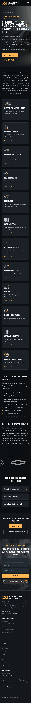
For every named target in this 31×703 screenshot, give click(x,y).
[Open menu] (28, 3)
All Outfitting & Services (14, 531)
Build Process (5, 648)
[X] (19, 686)
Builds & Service (6, 621)
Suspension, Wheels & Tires (9, 624)
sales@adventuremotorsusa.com (10, 613)
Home (3, 12)
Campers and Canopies (8, 629)
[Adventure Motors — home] (10, 3)
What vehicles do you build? (12, 489)
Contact (4, 662)
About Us (4, 645)
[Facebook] (3, 686)
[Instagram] (7, 686)
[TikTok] (15, 686)
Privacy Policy (5, 697)
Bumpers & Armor (6, 626)
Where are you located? (11, 496)
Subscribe (15, 575)
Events (3, 654)
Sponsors (4, 657)
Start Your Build (9, 55)
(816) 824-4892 (9, 60)
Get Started (15, 526)
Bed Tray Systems (6, 632)
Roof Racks (5, 635)
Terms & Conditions (14, 697)
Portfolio (4, 651)
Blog (3, 659)
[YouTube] (11, 686)
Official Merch (5, 665)
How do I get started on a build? (13, 504)
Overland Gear (5, 637)
